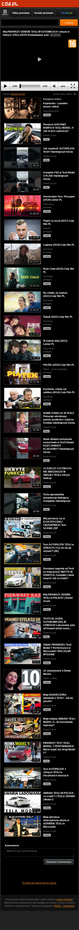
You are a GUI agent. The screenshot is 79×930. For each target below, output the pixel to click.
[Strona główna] (10, 4)
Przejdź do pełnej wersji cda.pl (39, 883)
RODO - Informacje (64, 906)
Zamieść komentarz (59, 861)
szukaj (69, 22)
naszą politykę (64, 899)
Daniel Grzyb (18, 94)
